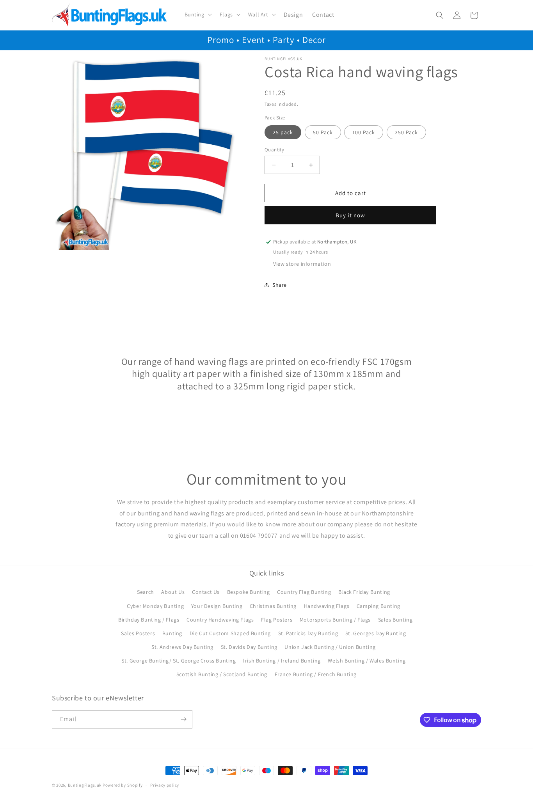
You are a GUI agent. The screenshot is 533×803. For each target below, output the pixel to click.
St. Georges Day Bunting (375, 633)
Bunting (172, 633)
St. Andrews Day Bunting (182, 646)
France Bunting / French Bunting (316, 674)
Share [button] (279, 284)
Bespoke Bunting (248, 591)
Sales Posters (138, 633)
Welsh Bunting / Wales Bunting (366, 660)
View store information (302, 263)
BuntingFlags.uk (85, 785)
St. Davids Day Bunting (249, 646)
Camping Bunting (378, 605)
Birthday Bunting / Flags (148, 619)
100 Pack (363, 132)
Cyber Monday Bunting (155, 605)
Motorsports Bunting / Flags (335, 619)
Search (145, 591)
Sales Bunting (395, 619)
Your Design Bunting (216, 605)
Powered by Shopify (123, 785)
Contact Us (206, 591)
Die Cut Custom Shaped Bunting (230, 633)
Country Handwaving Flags (220, 619)
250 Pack (406, 132)
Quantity (274, 149)
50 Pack (323, 132)
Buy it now (350, 215)
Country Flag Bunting (304, 591)
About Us (173, 591)
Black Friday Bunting (364, 591)
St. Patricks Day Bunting (308, 633)
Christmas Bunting (273, 605)
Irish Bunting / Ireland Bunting (282, 660)
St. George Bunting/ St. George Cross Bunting (178, 660)
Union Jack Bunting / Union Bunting (329, 646)
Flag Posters (276, 619)
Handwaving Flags (327, 605)
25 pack (283, 132)
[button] (197, 14)
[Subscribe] (183, 719)
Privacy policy (164, 785)
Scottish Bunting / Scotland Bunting (221, 674)
